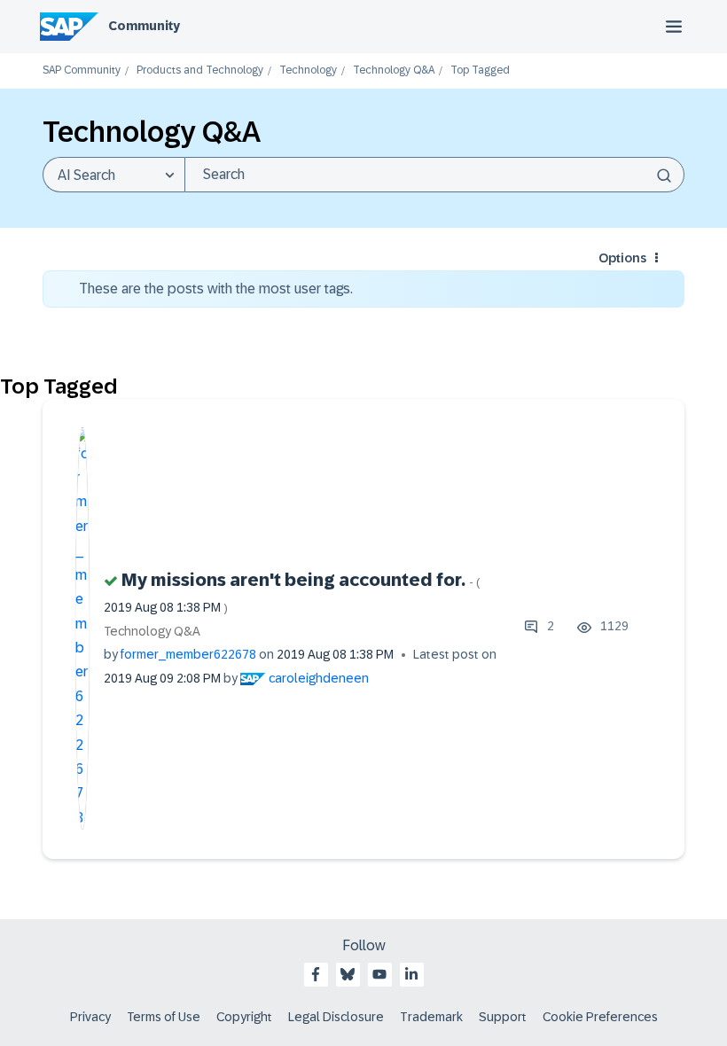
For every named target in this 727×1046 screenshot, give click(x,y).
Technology (308, 70)
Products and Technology (200, 70)
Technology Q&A (393, 70)
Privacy (90, 1017)
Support (503, 1017)
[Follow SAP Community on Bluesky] (347, 974)
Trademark (431, 1017)
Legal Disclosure (336, 1017)
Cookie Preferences (600, 1017)
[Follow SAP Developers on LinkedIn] (411, 974)
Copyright (244, 1017)
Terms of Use (163, 1017)
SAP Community (82, 70)
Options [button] (622, 258)
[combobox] (434, 174)
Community (144, 26)
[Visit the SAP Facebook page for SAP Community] (316, 974)
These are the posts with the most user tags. (216, 288)
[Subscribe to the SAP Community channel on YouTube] (379, 974)
